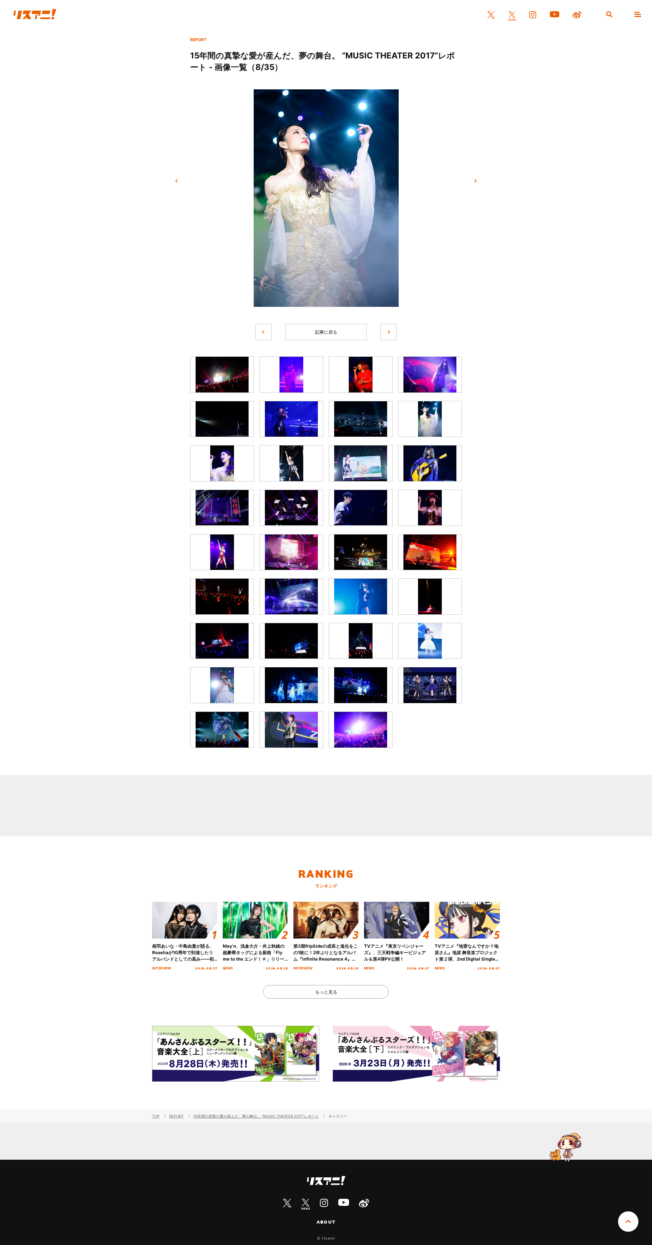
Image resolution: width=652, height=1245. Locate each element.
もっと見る (326, 992)
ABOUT (326, 1222)
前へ (176, 181)
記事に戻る (326, 332)
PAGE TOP (628, 1221)
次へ (475, 181)
